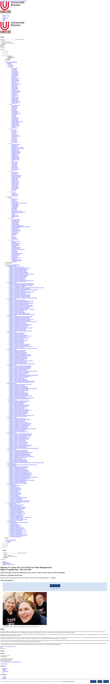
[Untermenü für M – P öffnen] (12, 143)
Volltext (3, 40)
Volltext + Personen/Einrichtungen (8, 43)
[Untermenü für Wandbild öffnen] (11, 64)
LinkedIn (4, 678)
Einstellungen (93, 681)
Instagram (4, 677)
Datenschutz (5, 669)
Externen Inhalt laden (55, 585)
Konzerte (2, 45)
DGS (4, 672)
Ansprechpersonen (3, 663)
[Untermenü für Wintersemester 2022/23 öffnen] (16, 383)
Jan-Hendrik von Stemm (11, 646)
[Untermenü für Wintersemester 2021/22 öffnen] (16, 417)
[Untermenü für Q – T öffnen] (12, 171)
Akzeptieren (106, 681)
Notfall (4, 670)
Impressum (5, 668)
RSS (1, 647)
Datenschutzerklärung (66, 681)
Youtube (4, 676)
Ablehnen (100, 681)
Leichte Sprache (6, 671)
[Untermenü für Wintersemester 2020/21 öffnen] (16, 449)
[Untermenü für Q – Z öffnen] (12, 240)
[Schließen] (3, 548)
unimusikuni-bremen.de (12, 661)
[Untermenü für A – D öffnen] (12, 67)
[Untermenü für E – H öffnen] (12, 104)
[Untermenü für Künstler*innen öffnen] (13, 66)
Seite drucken (2, 648)
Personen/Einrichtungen (6, 41)
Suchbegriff (2, 39)
